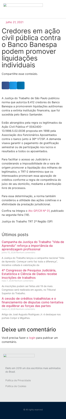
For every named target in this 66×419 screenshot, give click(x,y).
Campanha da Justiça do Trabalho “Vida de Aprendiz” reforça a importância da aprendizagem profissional (33, 245)
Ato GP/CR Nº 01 (39, 210)
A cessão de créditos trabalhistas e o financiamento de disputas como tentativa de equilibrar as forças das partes (32, 302)
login (32, 337)
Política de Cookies (15, 386)
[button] (61, 9)
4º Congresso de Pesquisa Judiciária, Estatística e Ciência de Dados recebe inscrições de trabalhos (29, 274)
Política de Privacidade (18, 380)
